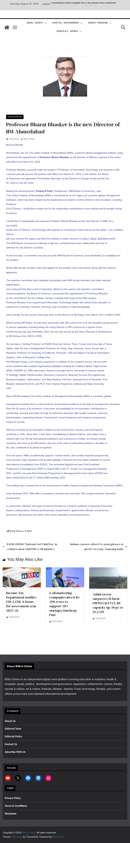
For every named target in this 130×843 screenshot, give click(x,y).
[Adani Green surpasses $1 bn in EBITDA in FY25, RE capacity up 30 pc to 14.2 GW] (108, 569)
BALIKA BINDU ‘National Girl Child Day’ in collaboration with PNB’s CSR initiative (32, 546)
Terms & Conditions (16, 806)
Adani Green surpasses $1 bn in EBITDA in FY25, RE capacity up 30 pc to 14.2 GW (108, 603)
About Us (10, 721)
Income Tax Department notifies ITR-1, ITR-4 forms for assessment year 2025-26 (21, 602)
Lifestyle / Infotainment (65, 23)
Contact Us (11, 744)
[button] (45, 23)
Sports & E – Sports (67, 31)
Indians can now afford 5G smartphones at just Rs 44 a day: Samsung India (96, 546)
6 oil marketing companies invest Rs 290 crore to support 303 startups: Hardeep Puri (64, 604)
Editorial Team (13, 728)
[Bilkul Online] (7, 27)
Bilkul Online (29, 139)
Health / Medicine (98, 23)
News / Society (35, 23)
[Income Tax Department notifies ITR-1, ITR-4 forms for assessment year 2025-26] (22, 569)
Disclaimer (11, 813)
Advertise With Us (15, 752)
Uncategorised (14, 117)
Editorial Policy (13, 736)
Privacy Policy (13, 798)
